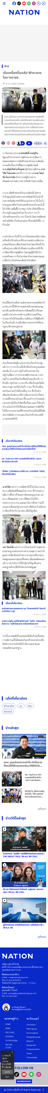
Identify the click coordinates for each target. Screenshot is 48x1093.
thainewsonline (33, 1049)
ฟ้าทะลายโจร (9, 706)
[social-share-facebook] (14, 3)
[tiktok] (16, 1076)
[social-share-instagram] (34, 3)
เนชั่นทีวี (16, 1089)
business (9, 1036)
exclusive (10, 1032)
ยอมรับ (7, 1072)
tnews (29, 1053)
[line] (31, 1076)
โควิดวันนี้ (8, 711)
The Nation (31, 1024)
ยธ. (21, 706)
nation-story (9, 1046)
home (8, 1024)
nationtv (30, 1041)
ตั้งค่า (7, 1077)
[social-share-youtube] (24, 3)
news (7, 1028)
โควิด (30, 706)
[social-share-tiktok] (19, 3)
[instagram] (38, 1076)
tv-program (11, 1040)
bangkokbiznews (33, 1037)
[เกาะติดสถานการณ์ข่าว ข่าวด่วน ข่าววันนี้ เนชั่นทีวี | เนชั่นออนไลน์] (24, 12)
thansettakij (31, 1057)
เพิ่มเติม (8, 1067)
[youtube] (24, 1076)
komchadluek (32, 1033)
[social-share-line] (29, 3)
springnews (31, 1045)
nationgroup (31, 1028)
